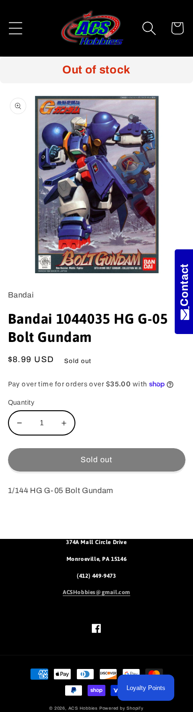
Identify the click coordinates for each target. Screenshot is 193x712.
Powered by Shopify (121, 708)
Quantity (21, 402)
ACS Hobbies (83, 708)
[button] (15, 28)
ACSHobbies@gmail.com (96, 592)
